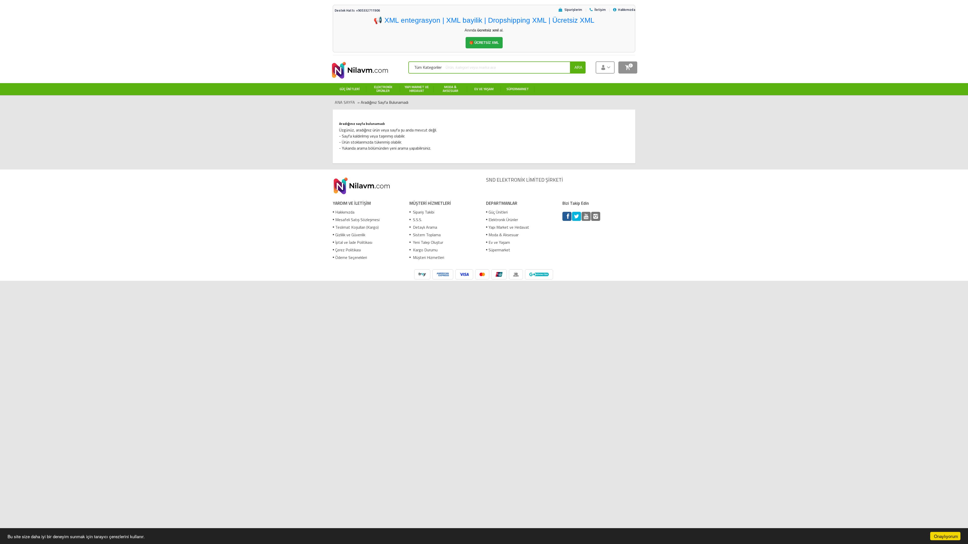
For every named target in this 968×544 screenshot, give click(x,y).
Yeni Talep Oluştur (427, 242)
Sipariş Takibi (423, 212)
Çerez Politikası (348, 250)
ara (578, 67)
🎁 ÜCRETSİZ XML (484, 43)
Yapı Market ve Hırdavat (509, 227)
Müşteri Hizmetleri (428, 257)
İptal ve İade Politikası (353, 242)
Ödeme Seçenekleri (351, 257)
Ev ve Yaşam (499, 242)
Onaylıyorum (946, 536)
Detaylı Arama (424, 227)
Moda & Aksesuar (504, 235)
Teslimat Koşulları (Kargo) (357, 227)
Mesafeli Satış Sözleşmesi (357, 220)
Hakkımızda (344, 212)
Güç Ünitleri (498, 212)
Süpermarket (499, 250)
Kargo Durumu (425, 250)
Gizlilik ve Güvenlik (350, 235)
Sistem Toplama (426, 235)
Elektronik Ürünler (503, 220)
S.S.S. (417, 220)
